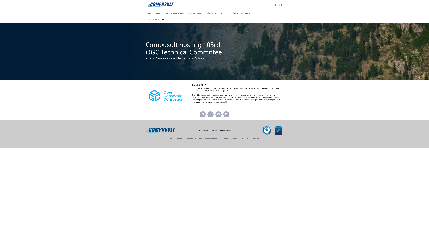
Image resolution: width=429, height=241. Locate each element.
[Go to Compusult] (161, 5)
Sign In (280, 5)
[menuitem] (149, 13)
